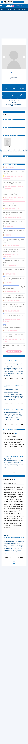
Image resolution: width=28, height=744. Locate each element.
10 (23, 150)
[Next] (26, 150)
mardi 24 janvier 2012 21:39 (10, 483)
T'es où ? (6, 535)
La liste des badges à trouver (14, 351)
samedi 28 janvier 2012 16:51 (10, 436)
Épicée (14, 9)
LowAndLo (8, 433)
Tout (2, 9)
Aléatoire (8, 9)
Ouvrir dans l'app (18, 2)
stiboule (7, 479)
